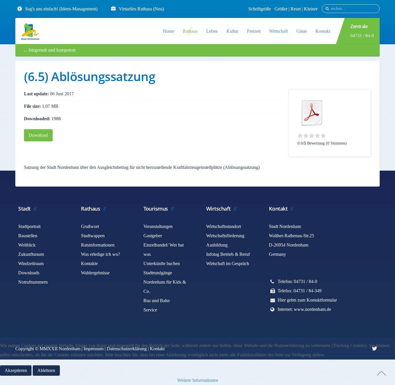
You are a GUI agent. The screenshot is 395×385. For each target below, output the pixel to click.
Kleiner (311, 8)
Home (168, 31)
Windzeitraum (31, 263)
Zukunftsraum (31, 254)
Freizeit (254, 31)
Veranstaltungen (158, 226)
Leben (212, 31)
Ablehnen (46, 370)
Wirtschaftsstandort (223, 226)
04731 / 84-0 (362, 35)
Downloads (28, 272)
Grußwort (90, 226)
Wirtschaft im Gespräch (227, 263)
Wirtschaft (278, 31)
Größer (280, 8)
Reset (296, 8)
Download (38, 135)
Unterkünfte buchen (161, 263)
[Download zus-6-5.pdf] (312, 112)
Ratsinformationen (98, 244)
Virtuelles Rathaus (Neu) (141, 8)
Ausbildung (217, 244)
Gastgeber (152, 235)
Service (150, 309)
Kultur (232, 31)
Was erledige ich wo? (100, 254)
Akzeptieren (16, 370)
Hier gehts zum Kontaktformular (307, 300)
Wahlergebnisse (95, 272)
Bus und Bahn (156, 300)
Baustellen (27, 235)
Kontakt (322, 31)
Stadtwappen (93, 235)
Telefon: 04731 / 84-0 (297, 281)
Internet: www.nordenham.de (304, 309)
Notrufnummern (33, 282)
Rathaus (190, 31)
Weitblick (27, 244)
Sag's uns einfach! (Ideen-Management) (61, 8)
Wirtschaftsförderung (225, 235)
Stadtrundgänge (157, 272)
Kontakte (89, 263)
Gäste (301, 31)
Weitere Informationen (197, 380)
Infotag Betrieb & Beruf (228, 254)
